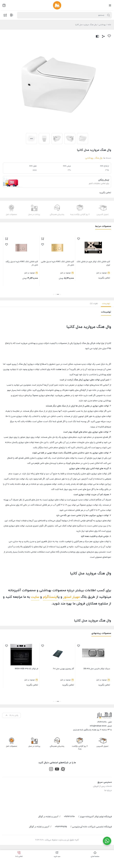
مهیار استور (71, 597)
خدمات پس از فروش (102, 786)
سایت (35, 597)
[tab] (106, 303)
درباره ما (108, 790)
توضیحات (106, 303)
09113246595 (61, 826)
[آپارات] (63, 769)
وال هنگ (98, 158)
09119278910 (102, 722)
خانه (109, 24)
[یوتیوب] (57, 769)
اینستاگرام (50, 597)
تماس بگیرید (64, 281)
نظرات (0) (94, 303)
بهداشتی (102, 24)
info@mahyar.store (98, 726)
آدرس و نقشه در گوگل (48, 816)
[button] (60, 294)
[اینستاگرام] (51, 769)
